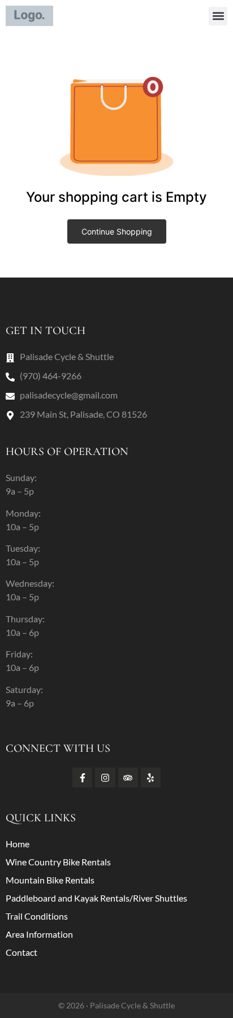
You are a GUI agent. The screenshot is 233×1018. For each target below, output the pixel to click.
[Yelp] (151, 777)
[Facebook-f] (82, 777)
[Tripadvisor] (128, 777)
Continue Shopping (116, 231)
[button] (218, 16)
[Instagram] (105, 777)
